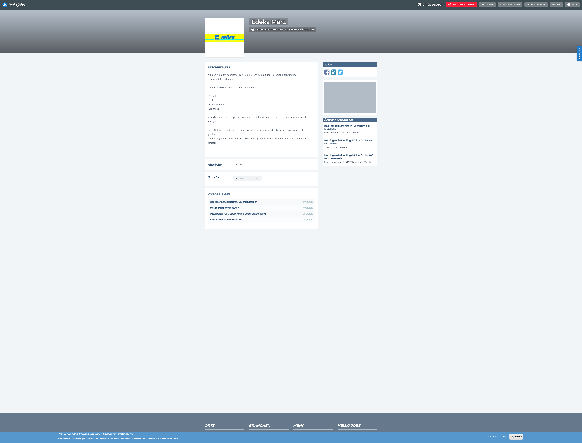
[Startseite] (13, 4)
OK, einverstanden (497, 436)
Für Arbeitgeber (510, 4)
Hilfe (574, 4)
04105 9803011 (432, 5)
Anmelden (487, 4)
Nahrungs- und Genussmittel (247, 178)
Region (556, 4)
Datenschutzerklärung (167, 438)
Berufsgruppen (536, 4)
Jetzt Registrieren (464, 4)
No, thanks (516, 436)
